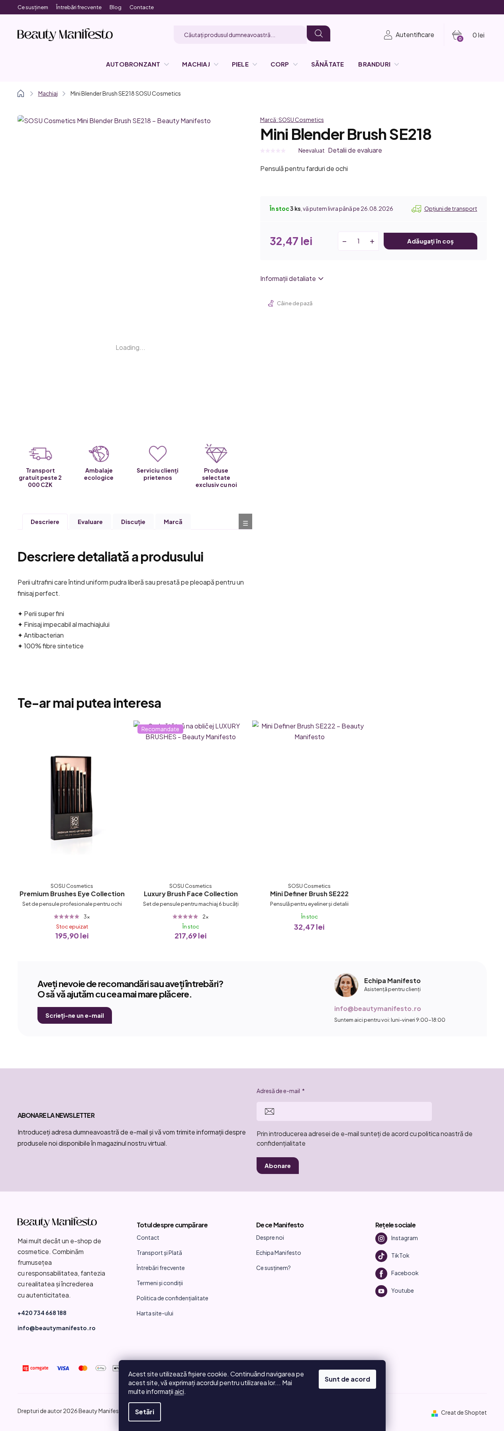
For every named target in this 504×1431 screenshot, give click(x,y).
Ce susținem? (273, 1267)
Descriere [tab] (45, 521)
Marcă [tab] (173, 521)
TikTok (400, 1255)
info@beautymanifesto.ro (377, 1008)
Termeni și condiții (160, 1282)
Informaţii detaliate (288, 278)
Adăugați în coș (430, 241)
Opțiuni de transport (450, 208)
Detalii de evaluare (355, 150)
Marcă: (292, 119)
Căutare (318, 33)
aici (179, 1391)
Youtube (402, 1290)
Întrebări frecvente (79, 7)
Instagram (404, 1237)
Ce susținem (33, 7)
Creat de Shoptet (464, 1412)
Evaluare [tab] (90, 521)
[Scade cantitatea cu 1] (344, 241)
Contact (148, 1237)
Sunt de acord (347, 1379)
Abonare (278, 1165)
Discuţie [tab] (133, 521)
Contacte (141, 7)
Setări (144, 1411)
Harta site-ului (155, 1313)
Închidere (322, 304)
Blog (116, 7)
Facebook (405, 1272)
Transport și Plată (159, 1252)
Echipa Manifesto (278, 1252)
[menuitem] (137, 64)
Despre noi (270, 1237)
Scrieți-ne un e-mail (74, 1015)
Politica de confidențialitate (172, 1297)
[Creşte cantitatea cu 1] (372, 241)
